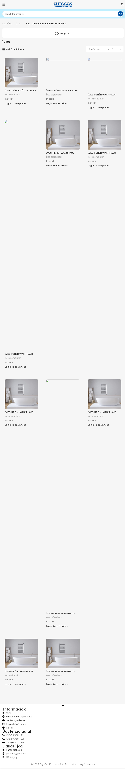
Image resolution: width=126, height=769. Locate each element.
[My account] (122, 5)
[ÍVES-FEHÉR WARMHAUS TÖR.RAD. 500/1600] (21, 235)
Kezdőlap (7, 23)
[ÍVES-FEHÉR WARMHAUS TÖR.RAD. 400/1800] (104, 75)
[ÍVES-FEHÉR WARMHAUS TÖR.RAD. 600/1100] (63, 135)
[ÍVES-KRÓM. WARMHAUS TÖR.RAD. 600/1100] (104, 394)
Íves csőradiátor (13, 94)
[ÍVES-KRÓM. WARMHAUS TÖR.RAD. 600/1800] (63, 653)
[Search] (120, 13)
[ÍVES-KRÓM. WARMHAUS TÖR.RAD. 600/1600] (21, 653)
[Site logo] (63, 4)
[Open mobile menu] (4, 5)
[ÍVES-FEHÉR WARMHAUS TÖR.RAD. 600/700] (104, 135)
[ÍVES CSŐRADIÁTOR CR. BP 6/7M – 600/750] (63, 72)
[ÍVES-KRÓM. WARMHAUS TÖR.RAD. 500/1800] (63, 494)
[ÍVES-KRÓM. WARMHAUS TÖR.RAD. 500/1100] (21, 394)
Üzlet (18, 23)
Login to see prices (15, 103)
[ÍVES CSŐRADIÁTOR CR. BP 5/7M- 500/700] (21, 72)
